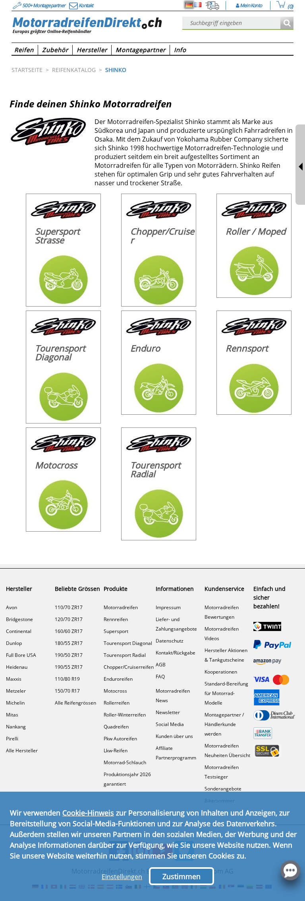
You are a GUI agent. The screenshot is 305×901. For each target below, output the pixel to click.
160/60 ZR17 (69, 631)
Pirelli (12, 738)
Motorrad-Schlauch (125, 762)
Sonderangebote (223, 788)
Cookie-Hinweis (88, 813)
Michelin (15, 702)
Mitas (12, 714)
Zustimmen (181, 876)
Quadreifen (116, 726)
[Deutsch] (189, 5)
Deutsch (189, 5)
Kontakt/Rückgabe (175, 652)
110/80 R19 (67, 679)
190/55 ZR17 (69, 667)
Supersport (116, 631)
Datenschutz (169, 640)
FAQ (160, 676)
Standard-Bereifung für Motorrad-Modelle (226, 693)
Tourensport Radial (125, 655)
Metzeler (16, 690)
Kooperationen (221, 671)
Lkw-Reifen (115, 750)
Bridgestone (19, 619)
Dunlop (14, 643)
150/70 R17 (67, 690)
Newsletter (168, 712)
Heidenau (16, 667)
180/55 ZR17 (69, 643)
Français (197, 5)
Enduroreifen (118, 679)
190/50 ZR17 (69, 655)
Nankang (16, 726)
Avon (11, 607)
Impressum (168, 607)
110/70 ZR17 (69, 607)
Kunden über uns (174, 736)
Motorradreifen (121, 607)
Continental (18, 631)
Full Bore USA (21, 655)
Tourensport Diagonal (128, 643)
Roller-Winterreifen (125, 714)
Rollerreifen (116, 702)
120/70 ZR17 (69, 619)
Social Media (170, 724)
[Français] (197, 5)
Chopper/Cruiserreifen (129, 667)
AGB (161, 664)
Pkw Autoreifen (120, 738)
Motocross (115, 690)
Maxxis (13, 679)
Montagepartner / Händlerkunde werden (224, 724)
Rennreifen (116, 619)
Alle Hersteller (22, 750)
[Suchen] (286, 23)
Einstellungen (122, 876)
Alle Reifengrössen (75, 702)
